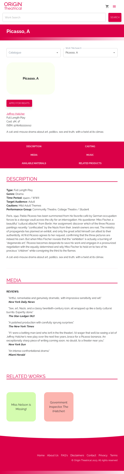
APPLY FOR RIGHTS (19, 103)
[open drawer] (114, 6)
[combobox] (31, 53)
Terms (114, 455)
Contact (91, 455)
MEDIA (34, 155)
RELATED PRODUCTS (90, 163)
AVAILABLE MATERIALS (34, 163)
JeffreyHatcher (15, 113)
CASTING (90, 146)
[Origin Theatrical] (13, 6)
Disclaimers (77, 455)
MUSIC (90, 155)
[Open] (57, 52)
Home (41, 455)
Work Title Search (73, 48)
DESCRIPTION (33, 146)
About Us (52, 455)
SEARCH (114, 17)
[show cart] (107, 6)
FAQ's (64, 455)
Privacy (103, 455)
